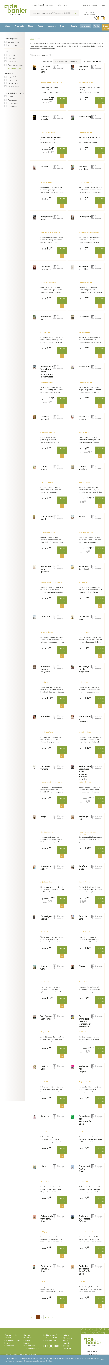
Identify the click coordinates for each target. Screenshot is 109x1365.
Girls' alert (12, 58)
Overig (74, 26)
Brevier (63, 26)
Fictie (30, 26)
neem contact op (49, 1340)
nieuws (94, 5)
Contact (7, 1338)
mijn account (89, 12)
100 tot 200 (13, 80)
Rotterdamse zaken (15, 65)
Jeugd (40, 26)
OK (103, 1360)
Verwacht (85, 26)
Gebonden (12, 106)
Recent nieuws (29, 1346)
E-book (11, 97)
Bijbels (7, 26)
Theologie (19, 26)
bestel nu (63, 100)
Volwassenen (13, 42)
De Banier (27, 1338)
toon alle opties (15, 68)
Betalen (7, 1343)
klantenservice (89, 14)
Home (32, 39)
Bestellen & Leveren (12, 1340)
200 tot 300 (13, 83)
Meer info (48, 1361)
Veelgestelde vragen (31, 1348)
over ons (86, 5)
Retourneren (9, 1346)
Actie (96, 26)
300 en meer (13, 87)
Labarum (52, 26)
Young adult (13, 45)
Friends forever (14, 55)
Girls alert (12, 62)
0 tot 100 (12, 77)
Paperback (12, 100)
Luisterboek (13, 103)
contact (102, 5)
